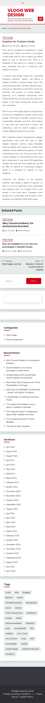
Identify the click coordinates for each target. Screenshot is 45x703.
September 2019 (13, 557)
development (31, 603)
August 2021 (12, 456)
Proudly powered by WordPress (17, 694)
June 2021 (10, 464)
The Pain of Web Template (18, 426)
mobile (18, 618)
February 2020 (12, 535)
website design (12, 649)
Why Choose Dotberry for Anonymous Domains (17, 225)
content (20, 597)
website (24, 644)
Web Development (14, 339)
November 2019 (13, 549)
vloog (23, 639)
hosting (9, 618)
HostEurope (31, 613)
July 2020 (10, 513)
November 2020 (13, 495)
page (8, 628)
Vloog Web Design (21, 12)
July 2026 (10, 447)
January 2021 (12, 487)
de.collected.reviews (14, 603)
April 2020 (10, 526)
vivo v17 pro (22, 633)
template (9, 633)
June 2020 (10, 518)
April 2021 (10, 473)
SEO (32, 628)
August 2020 (12, 509)
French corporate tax (14, 613)
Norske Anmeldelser (14, 623)
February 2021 (12, 482)
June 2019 (10, 571)
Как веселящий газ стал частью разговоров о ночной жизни (19, 245)
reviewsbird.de (20, 628)
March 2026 (11, 451)
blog (16, 592)
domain (18, 608)
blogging (26, 592)
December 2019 (13, 544)
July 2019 (10, 566)
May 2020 (10, 522)
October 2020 (12, 500)
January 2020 (12, 540)
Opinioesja (30, 623)
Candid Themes (26, 697)
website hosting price (30, 649)
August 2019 (12, 562)
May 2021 (10, 469)
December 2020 (13, 491)
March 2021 (11, 478)
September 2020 (13, 504)
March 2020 (11, 531)
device (8, 608)
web (32, 639)
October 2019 (12, 553)
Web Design (7, 37)
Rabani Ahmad (29, 46)
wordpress (10, 654)
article (8, 592)
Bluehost (9, 597)
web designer (11, 644)
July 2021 (10, 460)
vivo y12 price (11, 639)
